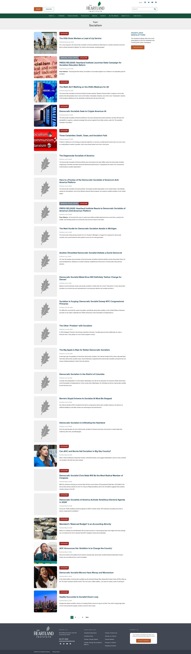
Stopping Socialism (110, 645)
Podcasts (85, 16)
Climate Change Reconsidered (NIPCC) (93, 643)
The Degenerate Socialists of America (76, 156)
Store (140, 2)
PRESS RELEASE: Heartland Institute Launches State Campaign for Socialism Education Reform (90, 64)
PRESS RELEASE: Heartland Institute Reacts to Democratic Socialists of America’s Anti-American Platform (92, 209)
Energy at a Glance (110, 642)
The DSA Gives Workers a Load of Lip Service (80, 38)
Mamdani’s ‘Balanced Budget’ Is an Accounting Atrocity (85, 524)
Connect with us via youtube (152, 2)
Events (103, 16)
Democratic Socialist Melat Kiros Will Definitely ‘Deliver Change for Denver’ (90, 278)
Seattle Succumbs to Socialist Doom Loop (78, 597)
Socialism (64, 33)
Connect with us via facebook (145, 2)
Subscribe (49, 9)
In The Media (113, 16)
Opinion (61, 16)
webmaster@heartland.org (67, 641)
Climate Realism (109, 639)
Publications (72, 16)
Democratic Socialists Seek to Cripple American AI (82, 111)
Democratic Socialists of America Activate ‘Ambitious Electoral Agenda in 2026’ (92, 501)
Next (87, 617)
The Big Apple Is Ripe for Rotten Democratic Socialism (84, 350)
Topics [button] (51, 16)
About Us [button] (125, 16)
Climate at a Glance (110, 636)
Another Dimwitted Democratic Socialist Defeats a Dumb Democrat (90, 253)
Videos (94, 16)
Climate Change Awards (91, 639)
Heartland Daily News (90, 633)
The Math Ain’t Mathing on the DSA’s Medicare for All (84, 87)
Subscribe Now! (137, 47)
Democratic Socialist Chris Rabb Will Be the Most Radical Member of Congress (91, 477)
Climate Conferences (111, 633)
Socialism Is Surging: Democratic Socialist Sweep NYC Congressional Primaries (91, 302)
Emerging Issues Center (69, 57)
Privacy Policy (56, 652)
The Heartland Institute (95, 7)
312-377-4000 (63, 639)
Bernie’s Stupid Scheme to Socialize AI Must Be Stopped (85, 399)
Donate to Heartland (143, 640)
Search (155, 9)
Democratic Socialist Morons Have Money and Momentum (86, 573)
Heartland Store (88, 636)
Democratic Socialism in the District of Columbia (81, 374)
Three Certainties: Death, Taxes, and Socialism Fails (83, 136)
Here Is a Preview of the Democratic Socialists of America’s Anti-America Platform (89, 181)
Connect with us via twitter (149, 2)
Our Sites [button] (137, 16)
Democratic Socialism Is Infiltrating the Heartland (82, 423)
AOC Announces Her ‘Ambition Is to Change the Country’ (85, 548)
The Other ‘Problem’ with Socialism (75, 326)
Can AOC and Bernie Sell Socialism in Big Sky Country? (85, 451)
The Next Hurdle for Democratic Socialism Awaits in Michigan (88, 229)
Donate (38, 9)
